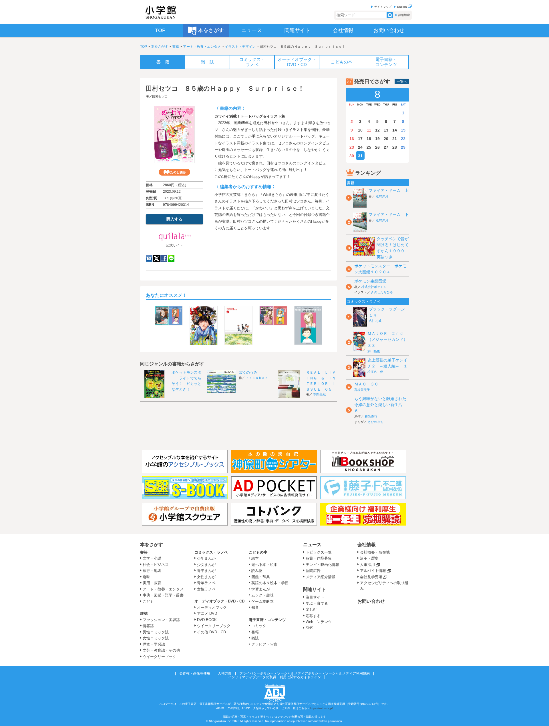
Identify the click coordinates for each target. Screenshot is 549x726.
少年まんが (206, 558)
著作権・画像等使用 (194, 673)
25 (369, 147)
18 (369, 138)
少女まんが (206, 564)
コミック (258, 626)
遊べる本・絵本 (264, 564)
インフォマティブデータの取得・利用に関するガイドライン (274, 677)
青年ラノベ (206, 583)
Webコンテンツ (319, 622)
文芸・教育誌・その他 (161, 650)
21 (394, 138)
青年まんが (206, 570)
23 (351, 147)
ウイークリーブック (159, 657)
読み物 (256, 570)
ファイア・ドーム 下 (389, 214)
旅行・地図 (152, 570)
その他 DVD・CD (211, 632)
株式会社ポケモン (374, 287)
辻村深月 (382, 196)
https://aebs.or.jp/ (321, 708)
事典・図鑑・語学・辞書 (163, 595)
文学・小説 (152, 558)
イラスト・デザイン (240, 47)
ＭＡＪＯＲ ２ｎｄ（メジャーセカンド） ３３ (389, 339)
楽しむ (311, 609)
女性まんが (206, 577)
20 (386, 138)
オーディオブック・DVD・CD (219, 601)
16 (351, 138)
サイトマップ (382, 6)
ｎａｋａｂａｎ (257, 377)
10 (360, 130)
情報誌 (148, 626)
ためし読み (174, 172)
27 (386, 147)
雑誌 (144, 613)
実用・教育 (152, 583)
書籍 (175, 47)
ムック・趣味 (262, 595)
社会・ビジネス (156, 564)
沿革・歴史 (369, 558)
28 (394, 147)
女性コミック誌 (156, 638)
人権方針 (225, 673)
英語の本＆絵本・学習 (270, 583)
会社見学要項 (371, 577)
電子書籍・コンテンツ (267, 620)
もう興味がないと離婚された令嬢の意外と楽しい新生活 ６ (380, 404)
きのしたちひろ (382, 292)
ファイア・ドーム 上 (389, 190)
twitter (156, 258)
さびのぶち (375, 421)
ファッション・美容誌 (161, 620)
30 (351, 156)
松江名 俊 (375, 371)
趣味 (146, 577)
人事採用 (367, 564)
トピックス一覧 (319, 552)
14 (394, 130)
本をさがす (159, 47)
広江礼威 (375, 321)
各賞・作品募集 (319, 558)
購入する (174, 219)
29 (403, 147)
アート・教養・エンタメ (202, 47)
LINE (171, 258)
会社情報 (366, 544)
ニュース (312, 544)
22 (403, 138)
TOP (143, 47)
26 (377, 147)
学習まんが (262, 589)
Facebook (163, 258)
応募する (313, 616)
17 (360, 138)
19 (377, 138)
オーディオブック (212, 607)
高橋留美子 (362, 389)
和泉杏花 (371, 416)
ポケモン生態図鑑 (370, 281)
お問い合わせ (371, 601)
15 (403, 130)
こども (148, 601)
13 (386, 130)
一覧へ (402, 81)
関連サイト (314, 589)
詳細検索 (404, 15)
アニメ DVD (207, 613)
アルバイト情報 (373, 570)
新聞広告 (313, 570)
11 (369, 130)
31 (360, 156)
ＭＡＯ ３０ (366, 384)
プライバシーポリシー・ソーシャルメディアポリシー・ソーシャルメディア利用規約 (304, 673)
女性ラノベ (206, 589)
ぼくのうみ (248, 372)
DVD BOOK (207, 620)
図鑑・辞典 (260, 577)
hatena (149, 258)
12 (377, 130)
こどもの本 (258, 552)
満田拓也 (373, 351)
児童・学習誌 (154, 644)
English (402, 6)
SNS (309, 628)
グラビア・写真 (264, 644)
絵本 (255, 558)
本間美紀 (319, 394)
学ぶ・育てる (317, 603)
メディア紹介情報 (320, 577)
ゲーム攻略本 (262, 601)
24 (360, 147)
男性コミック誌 (156, 632)
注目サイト (315, 597)
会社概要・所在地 (375, 552)
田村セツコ (160, 96)
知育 (255, 607)
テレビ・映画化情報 (322, 564)
